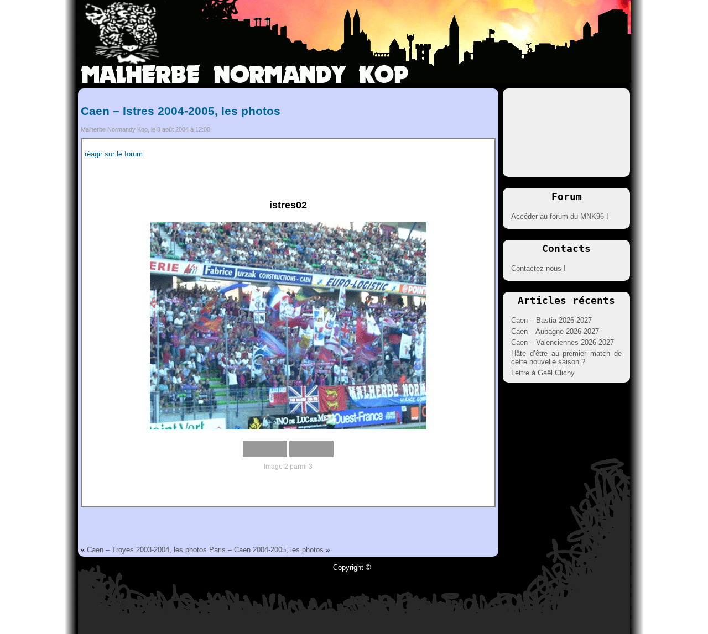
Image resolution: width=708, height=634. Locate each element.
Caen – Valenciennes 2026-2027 (562, 342)
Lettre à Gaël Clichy (543, 373)
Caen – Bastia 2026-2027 (551, 320)
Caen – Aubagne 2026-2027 (555, 331)
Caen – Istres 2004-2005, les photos (180, 110)
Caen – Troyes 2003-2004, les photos (147, 550)
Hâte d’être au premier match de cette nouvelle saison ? (566, 357)
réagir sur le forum (114, 154)
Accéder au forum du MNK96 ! (559, 216)
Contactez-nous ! (538, 268)
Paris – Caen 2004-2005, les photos (266, 550)
